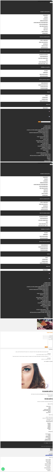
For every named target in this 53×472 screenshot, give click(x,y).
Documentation (48, 433)
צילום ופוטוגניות (47, 391)
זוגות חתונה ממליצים (47, 409)
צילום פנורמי (48, 399)
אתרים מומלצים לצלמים (47, 410)
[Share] (51, 451)
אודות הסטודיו (48, 406)
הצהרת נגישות (48, 412)
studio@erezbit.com (49, 421)
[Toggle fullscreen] (50, 451)
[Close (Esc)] (52, 451)
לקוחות (49, 408)
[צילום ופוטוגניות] (37, 388)
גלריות (50, 407)
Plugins (49, 434)
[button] (3, 469)
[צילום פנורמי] (50, 395)
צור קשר (49, 411)
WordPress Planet (48, 440)
